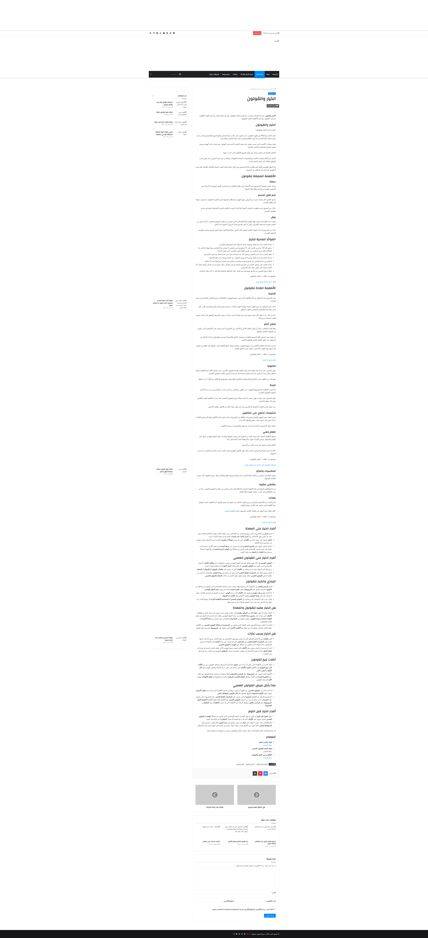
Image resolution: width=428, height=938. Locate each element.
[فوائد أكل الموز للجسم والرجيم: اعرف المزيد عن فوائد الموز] (180, 382)
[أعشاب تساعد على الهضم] (207, 832)
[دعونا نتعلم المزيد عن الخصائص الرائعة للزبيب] (263, 832)
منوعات (235, 74)
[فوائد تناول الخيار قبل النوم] (180, 125)
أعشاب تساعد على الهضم (211, 841)
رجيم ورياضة (226, 74)
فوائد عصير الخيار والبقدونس (266, 282)
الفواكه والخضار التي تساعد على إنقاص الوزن (260, 465)
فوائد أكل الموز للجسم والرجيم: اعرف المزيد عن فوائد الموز (163, 303)
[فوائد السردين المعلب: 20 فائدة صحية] (180, 641)
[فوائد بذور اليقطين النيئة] (180, 115)
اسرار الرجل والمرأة (247, 74)
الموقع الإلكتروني (229, 901)
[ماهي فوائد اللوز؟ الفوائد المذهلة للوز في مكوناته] (180, 214)
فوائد (267, 74)
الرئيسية (275, 74)
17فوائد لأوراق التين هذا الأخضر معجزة (164, 103)
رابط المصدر (267, 745)
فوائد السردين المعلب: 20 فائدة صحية (164, 639)
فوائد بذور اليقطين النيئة (164, 112)
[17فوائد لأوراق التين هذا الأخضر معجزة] (180, 105)
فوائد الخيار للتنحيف (269, 522)
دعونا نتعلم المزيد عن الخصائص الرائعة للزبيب (265, 842)
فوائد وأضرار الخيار (269, 360)
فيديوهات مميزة (214, 74)
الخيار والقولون (240, 764)
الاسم (273, 892)
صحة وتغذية (259, 74)
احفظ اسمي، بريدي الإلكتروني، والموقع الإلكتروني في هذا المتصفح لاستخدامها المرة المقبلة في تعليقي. (243, 909)
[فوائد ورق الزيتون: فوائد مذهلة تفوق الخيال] (180, 551)
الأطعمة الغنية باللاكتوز (261, 764)
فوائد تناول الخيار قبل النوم (163, 122)
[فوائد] (276, 41)
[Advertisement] (214, 15)
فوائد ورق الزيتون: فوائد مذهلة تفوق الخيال (164, 470)
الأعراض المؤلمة (250, 764)
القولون (227, 511)
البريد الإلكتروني (270, 901)
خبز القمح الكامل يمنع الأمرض (238, 841)
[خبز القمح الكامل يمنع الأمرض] (235, 832)
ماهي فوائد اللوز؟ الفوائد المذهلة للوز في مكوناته (164, 133)
